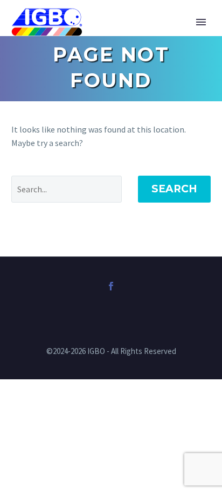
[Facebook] (111, 286)
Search (174, 189)
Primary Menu (201, 22)
